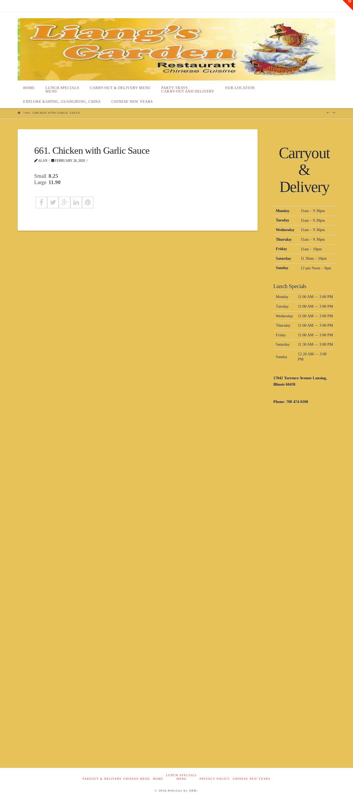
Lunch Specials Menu (181, 777)
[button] (348, 5)
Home (158, 778)
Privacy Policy (215, 778)
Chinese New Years (252, 778)
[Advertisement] (304, 498)
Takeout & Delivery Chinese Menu (116, 778)
